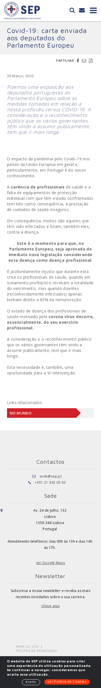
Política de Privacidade (36, 651)
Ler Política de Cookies (67, 681)
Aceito (31, 682)
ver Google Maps (50, 562)
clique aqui (50, 605)
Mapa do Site (27, 646)
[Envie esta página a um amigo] (85, 60)
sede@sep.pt (51, 476)
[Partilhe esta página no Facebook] (79, 60)
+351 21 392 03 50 (50, 482)
